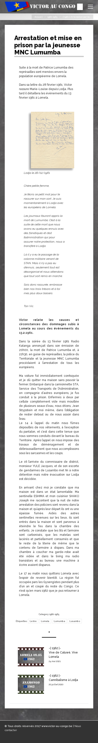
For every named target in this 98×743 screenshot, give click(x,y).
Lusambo (74, 621)
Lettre (33, 621)
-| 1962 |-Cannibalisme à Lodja (63, 678)
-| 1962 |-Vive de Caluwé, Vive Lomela (63, 652)
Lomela (45, 621)
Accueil (38, 17)
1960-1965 (52, 17)
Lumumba (59, 621)
